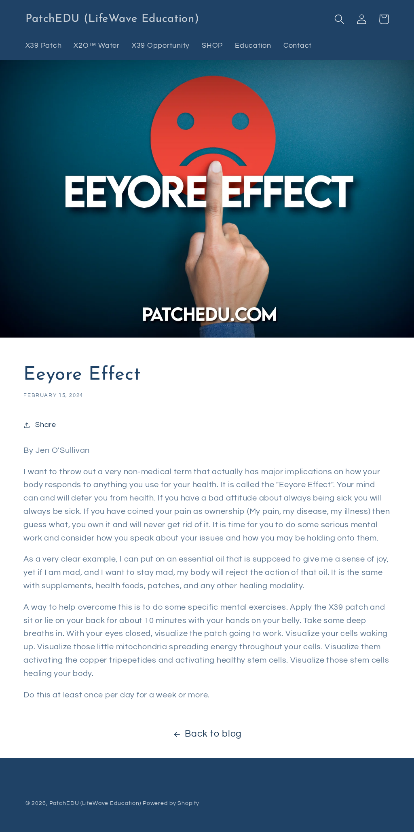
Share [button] (45, 425)
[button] (339, 19)
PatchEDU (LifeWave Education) (95, 803)
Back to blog (213, 734)
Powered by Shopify (171, 803)
